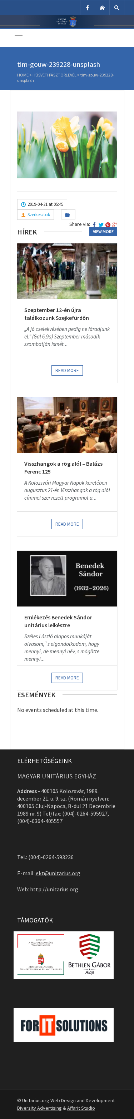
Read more (67, 370)
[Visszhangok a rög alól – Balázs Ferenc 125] (67, 425)
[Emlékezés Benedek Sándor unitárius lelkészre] (67, 578)
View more (103, 231)
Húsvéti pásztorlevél (54, 75)
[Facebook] (87, 7)
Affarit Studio (81, 1108)
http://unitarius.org (54, 889)
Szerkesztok (39, 215)
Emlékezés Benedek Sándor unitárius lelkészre (58, 621)
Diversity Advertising (39, 1108)
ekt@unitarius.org (58, 873)
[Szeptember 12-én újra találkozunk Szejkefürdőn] (67, 271)
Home (23, 75)
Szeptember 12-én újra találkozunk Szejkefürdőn (56, 313)
